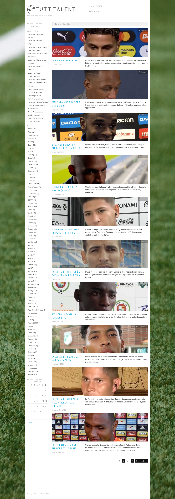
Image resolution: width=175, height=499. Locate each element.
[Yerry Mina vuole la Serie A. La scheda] (100, 85)
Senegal (31, 329)
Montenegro (32, 284)
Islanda (30, 252)
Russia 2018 (32, 323)
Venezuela (31, 371)
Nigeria (30, 287)
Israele (30, 255)
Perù (29, 300)
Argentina (31, 135)
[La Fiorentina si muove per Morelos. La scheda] (100, 427)
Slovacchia (32, 336)
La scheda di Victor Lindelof (37, 47)
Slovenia (31, 339)
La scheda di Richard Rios (37, 79)
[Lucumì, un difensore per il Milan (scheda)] (100, 170)
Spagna (30, 342)
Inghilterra (31, 242)
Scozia (30, 326)
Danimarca (32, 193)
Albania (30, 129)
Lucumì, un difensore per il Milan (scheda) (65, 189)
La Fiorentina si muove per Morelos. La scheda (65, 446)
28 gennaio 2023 (58, 152)
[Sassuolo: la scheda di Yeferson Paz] (100, 297)
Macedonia (32, 265)
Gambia (30, 213)
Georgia (31, 216)
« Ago (30, 422)
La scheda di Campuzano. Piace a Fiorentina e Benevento (65, 403)
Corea (30, 180)
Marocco (31, 271)
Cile (29, 174)
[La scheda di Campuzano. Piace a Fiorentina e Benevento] (100, 382)
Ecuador (31, 197)
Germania (31, 219)
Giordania (31, 232)
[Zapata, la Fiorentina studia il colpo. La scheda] (100, 127)
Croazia (30, 190)
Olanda (30, 294)
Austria (30, 142)
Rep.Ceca (31, 313)
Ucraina (30, 362)
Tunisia (30, 355)
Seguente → (141, 460)
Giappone (31, 229)
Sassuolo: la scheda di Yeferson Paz (64, 316)
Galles (30, 209)
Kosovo (30, 261)
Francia (30, 206)
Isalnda (30, 248)
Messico (31, 274)
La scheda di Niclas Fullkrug (38, 102)
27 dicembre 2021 (58, 194)
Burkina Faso (32, 161)
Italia (29, 258)
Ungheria (31, 365)
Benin (30, 148)
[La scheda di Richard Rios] (100, 43)
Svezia (30, 349)
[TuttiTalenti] (53, 9)
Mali (29, 268)
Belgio (30, 145)
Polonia (30, 303)
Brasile (30, 155)
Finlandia (31, 203)
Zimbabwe (31, 374)
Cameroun (31, 164)
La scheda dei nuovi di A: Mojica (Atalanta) (65, 358)
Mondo (30, 281)
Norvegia (31, 290)
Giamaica (31, 226)
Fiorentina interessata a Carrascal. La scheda (65, 231)
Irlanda (30, 245)
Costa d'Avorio (33, 187)
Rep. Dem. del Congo (35, 310)
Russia (30, 320)
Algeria (30, 132)
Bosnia (30, 151)
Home (56, 24)
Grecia (30, 235)
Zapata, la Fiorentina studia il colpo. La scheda (66, 146)
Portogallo (31, 307)
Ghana (30, 222)
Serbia (30, 332)
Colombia (31, 177)
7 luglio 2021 (56, 279)
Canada (31, 167)
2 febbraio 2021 (58, 321)
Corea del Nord (33, 184)
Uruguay (31, 368)
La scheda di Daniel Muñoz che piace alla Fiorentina (66, 273)
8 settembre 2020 (58, 452)
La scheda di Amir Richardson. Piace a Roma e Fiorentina (37, 53)
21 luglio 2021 (57, 236)
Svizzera (31, 352)
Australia (31, 138)
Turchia (30, 358)
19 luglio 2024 (57, 64)
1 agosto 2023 (57, 109)
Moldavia (31, 277)
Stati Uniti (31, 345)
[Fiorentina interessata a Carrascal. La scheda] (100, 212)
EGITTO (30, 200)
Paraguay (31, 297)
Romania (31, 316)
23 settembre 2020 (59, 410)
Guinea (30, 239)
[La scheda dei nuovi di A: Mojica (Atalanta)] (100, 339)
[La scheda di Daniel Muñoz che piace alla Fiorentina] (100, 254)
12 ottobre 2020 (58, 364)
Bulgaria (31, 158)
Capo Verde (32, 171)
